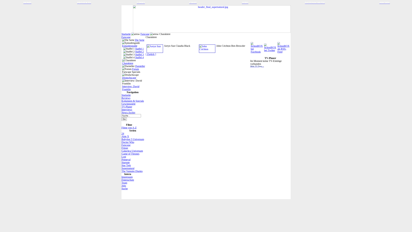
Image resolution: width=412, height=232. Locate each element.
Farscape (145, 34)
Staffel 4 (139, 57)
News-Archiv (128, 112)
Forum (135, 69)
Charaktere (127, 63)
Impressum (127, 177)
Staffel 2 (139, 51)
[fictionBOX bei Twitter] (270, 46)
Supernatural (128, 168)
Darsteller (140, 66)
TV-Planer (127, 106)
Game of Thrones (130, 153)
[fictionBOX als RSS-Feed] (283, 46)
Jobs (124, 185)
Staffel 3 (139, 54)
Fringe (125, 148)
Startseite (126, 34)
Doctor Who (128, 142)
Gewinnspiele (129, 103)
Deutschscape (129, 77)
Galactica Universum (132, 151)
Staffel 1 (139, 48)
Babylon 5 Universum (133, 139)
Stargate (126, 162)
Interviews (127, 109)
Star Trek (126, 165)
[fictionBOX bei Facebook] (257, 46)
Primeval (126, 159)
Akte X (125, 136)
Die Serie (139, 40)
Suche (125, 188)
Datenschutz (128, 180)
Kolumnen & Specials (133, 101)
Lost (124, 156)
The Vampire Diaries (132, 171)
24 (123, 133)
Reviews (126, 98)
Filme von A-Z (129, 127)
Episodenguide (129, 45)
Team (124, 182)
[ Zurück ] (151, 54)
